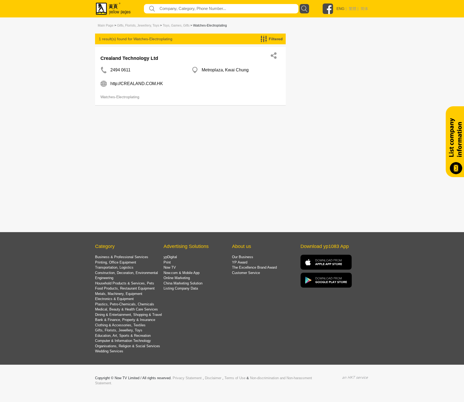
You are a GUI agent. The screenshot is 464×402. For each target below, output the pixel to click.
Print (167, 262)
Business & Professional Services (121, 257)
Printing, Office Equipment (115, 262)
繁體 (352, 8)
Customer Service (246, 273)
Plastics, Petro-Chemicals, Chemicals (124, 304)
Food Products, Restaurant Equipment (125, 288)
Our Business (242, 257)
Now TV (170, 267)
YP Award (239, 262)
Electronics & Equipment (114, 299)
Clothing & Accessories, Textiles (120, 325)
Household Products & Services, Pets (124, 283)
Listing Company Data (181, 288)
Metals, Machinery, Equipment (118, 294)
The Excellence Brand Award (254, 267)
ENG (340, 8)
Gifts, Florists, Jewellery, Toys (138, 25)
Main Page (106, 25)
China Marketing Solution (183, 283)
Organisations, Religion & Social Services (127, 346)
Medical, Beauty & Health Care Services (126, 309)
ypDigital (170, 257)
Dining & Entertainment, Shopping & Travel (128, 315)
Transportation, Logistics (114, 267)
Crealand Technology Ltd (129, 58)
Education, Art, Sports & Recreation (123, 336)
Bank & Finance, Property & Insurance (125, 320)
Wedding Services (109, 351)
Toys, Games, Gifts (176, 25)
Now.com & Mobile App (182, 273)
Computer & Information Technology (123, 341)
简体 (364, 8)
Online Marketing (177, 278)
